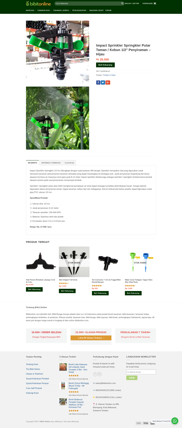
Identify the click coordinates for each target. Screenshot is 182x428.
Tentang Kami (32, 364)
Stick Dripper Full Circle (68, 280)
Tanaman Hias (43, 10)
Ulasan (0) (69, 163)
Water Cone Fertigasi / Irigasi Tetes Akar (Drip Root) (138, 281)
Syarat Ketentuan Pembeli (37, 379)
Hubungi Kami (32, 393)
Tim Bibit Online (33, 369)
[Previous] (26, 274)
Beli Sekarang (105, 65)
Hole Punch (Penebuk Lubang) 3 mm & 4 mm (40, 281)
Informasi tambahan (51, 163)
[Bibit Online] (38, 3)
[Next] (155, 274)
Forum (108, 10)
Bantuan (30, 10)
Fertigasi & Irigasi (109, 75)
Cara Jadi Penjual (34, 388)
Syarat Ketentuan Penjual (37, 383)
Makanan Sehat (96, 10)
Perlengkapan (79, 10)
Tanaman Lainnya (61, 10)
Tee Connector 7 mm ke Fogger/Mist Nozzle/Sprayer (106, 281)
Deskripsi (32, 163)
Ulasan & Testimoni (34, 374)
